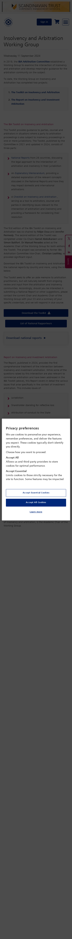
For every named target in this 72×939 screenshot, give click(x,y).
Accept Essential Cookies (36, 493)
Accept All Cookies (36, 502)
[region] (36, 469)
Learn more (36, 512)
